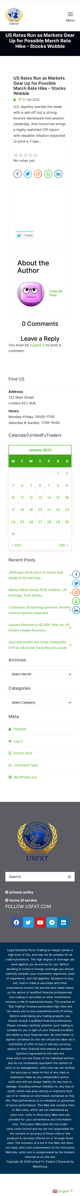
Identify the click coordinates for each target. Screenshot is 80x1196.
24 (13, 522)
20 (40, 510)
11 (22, 497)
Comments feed (26, 765)
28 (49, 522)
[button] (69, 876)
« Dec (16, 545)
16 (67, 497)
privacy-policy (21, 892)
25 (22, 522)
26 (31, 522)
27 (40, 522)
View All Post (56, 293)
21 (49, 510)
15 (58, 497)
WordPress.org (25, 777)
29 (58, 522)
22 (58, 510)
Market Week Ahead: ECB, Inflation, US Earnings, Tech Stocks (38, 592)
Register (20, 729)
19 (31, 510)
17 (13, 510)
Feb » (63, 545)
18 (22, 510)
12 (31, 497)
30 (67, 522)
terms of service (23, 900)
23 (67, 510)
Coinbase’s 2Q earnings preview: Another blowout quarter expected (40, 610)
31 (13, 534)
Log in (18, 741)
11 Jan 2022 (31, 99)
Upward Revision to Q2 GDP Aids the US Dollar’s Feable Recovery (39, 627)
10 (13, 497)
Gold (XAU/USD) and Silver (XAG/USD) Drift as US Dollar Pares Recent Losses (38, 645)
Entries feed (23, 753)
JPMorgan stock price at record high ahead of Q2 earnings (36, 575)
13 (40, 497)
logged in (37, 345)
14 (49, 497)
